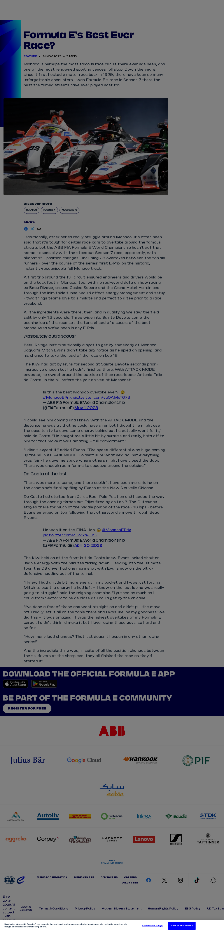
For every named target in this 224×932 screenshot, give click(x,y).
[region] (112, 926)
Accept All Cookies (182, 926)
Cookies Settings (152, 926)
